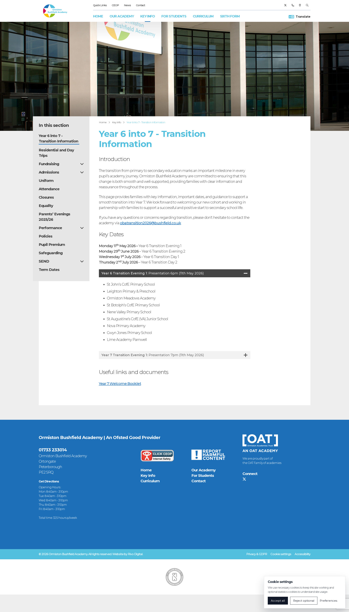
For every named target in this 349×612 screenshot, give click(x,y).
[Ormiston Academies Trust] (260, 443)
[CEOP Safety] (157, 456)
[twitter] (285, 5)
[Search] (307, 5)
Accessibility (302, 554)
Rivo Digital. (135, 554)
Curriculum (203, 16)
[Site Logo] (55, 11)
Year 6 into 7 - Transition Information (146, 122)
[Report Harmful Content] (208, 455)
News (127, 5)
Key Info (147, 16)
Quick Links (100, 5)
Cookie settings (280, 554)
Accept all (278, 600)
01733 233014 (53, 449)
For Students (173, 16)
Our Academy (122, 16)
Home (98, 16)
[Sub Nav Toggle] (82, 164)
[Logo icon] (174, 577)
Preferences (328, 600)
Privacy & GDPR (256, 554)
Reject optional (303, 600)
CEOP (115, 5)
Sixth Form (230, 16)
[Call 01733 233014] (293, 5)
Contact (140, 5)
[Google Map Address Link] (300, 5)
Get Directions (49, 481)
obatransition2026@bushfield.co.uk (150, 223)
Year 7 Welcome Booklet (120, 383)
